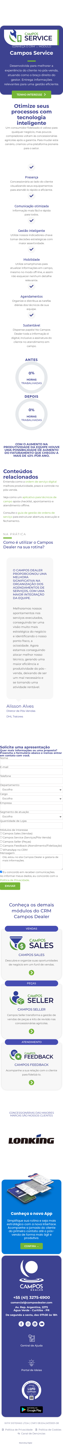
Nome (4, 758)
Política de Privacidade (14, 880)
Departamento (9, 785)
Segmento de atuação (14, 812)
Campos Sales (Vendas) (17, 833)
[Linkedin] (34, 1323)
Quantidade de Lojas (13, 821)
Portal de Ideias (31, 1370)
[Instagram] (28, 1323)
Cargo (4, 794)
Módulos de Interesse (14, 830)
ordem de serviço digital (41, 481)
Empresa (6, 803)
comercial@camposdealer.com (31, 1302)
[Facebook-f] (21, 1323)
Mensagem (7, 853)
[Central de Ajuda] (31, 1338)
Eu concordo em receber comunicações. (29, 872)
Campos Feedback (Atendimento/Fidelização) (32, 845)
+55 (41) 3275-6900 (31, 1297)
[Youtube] (41, 1323)
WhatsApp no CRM (15, 850)
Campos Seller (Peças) (17, 841)
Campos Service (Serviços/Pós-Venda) (27, 837)
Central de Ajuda (32, 1345)
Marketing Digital (25, 1443)
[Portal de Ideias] (31, 1362)
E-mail (4, 767)
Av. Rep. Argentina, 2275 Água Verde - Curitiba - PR (31, 1309)
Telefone (5, 776)
